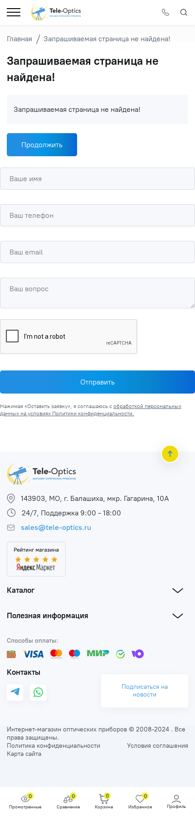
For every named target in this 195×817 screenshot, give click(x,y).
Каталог (20, 590)
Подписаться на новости (145, 690)
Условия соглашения (157, 746)
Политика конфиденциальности (53, 746)
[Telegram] (15, 692)
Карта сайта (24, 754)
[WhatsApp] (38, 692)
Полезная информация (47, 615)
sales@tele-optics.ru (56, 527)
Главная (19, 38)
